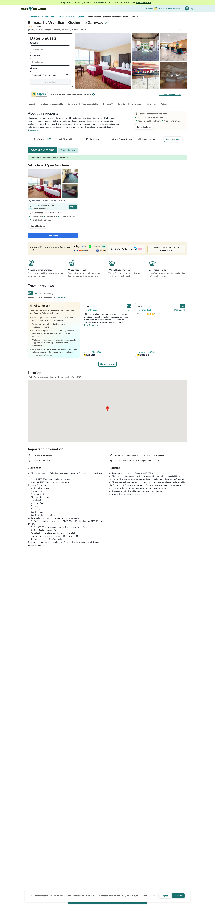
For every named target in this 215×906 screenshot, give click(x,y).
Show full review (91, 325)
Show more (33, 130)
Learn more (152, 896)
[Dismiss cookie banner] (186, 893)
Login (192, 8)
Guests (33, 68)
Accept (178, 895)
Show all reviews (107, 364)
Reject (165, 895)
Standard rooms (68, 150)
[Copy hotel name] (105, 22)
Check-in (34, 42)
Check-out (35, 55)
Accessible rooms (42, 150)
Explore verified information (170, 94)
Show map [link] (84, 29)
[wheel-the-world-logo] (33, 8)
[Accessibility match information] (53, 205)
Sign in (72, 207)
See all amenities (173, 139)
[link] (32, 104)
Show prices (50, 82)
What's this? (61, 297)
